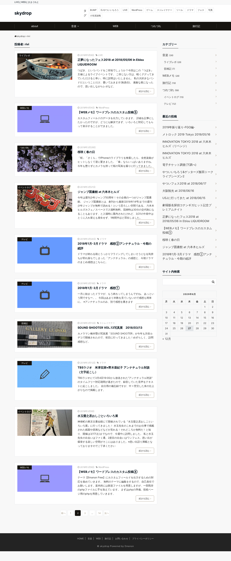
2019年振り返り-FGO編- (178, 127)
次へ (106, 513)
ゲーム (149, 10)
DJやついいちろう (110, 10)
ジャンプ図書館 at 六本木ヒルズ (98, 192)
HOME (80, 538)
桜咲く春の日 (86, 152)
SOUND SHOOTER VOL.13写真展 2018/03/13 (110, 327)
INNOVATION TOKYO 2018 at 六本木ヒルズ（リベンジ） (186, 144)
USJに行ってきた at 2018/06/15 (183, 198)
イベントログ (24, 187)
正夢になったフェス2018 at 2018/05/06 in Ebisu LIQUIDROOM (111, 62)
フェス (201, 10)
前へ (63, 513)
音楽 (73, 26)
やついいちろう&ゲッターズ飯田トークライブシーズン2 (187, 174)
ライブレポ (24, 55)
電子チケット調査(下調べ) (179, 164)
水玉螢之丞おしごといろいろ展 (98, 416)
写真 (210, 10)
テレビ (24, 239)
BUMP (93, 10)
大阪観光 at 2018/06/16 (178, 190)
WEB (115, 26)
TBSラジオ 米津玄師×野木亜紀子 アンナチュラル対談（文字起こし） (114, 370)
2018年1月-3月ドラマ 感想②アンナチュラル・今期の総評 (114, 246)
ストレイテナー (164, 10)
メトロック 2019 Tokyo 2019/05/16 (186, 134)
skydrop (23, 13)
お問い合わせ (121, 538)
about (34, 26)
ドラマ (190, 10)
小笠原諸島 (95, 15)
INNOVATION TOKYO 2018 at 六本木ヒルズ (186, 155)
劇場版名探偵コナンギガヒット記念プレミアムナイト (187, 207)
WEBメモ (24, 108)
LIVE (125, 10)
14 (99, 513)
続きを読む (144, 91)
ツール (179, 10)
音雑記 (24, 323)
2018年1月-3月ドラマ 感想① (99, 288)
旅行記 (196, 26)
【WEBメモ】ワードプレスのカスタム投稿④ (108, 472)
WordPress (137, 10)
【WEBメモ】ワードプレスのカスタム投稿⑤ (108, 112)
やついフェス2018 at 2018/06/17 (184, 183)
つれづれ (156, 26)
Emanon (129, 546)
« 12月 (166, 339)
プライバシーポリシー (143, 538)
